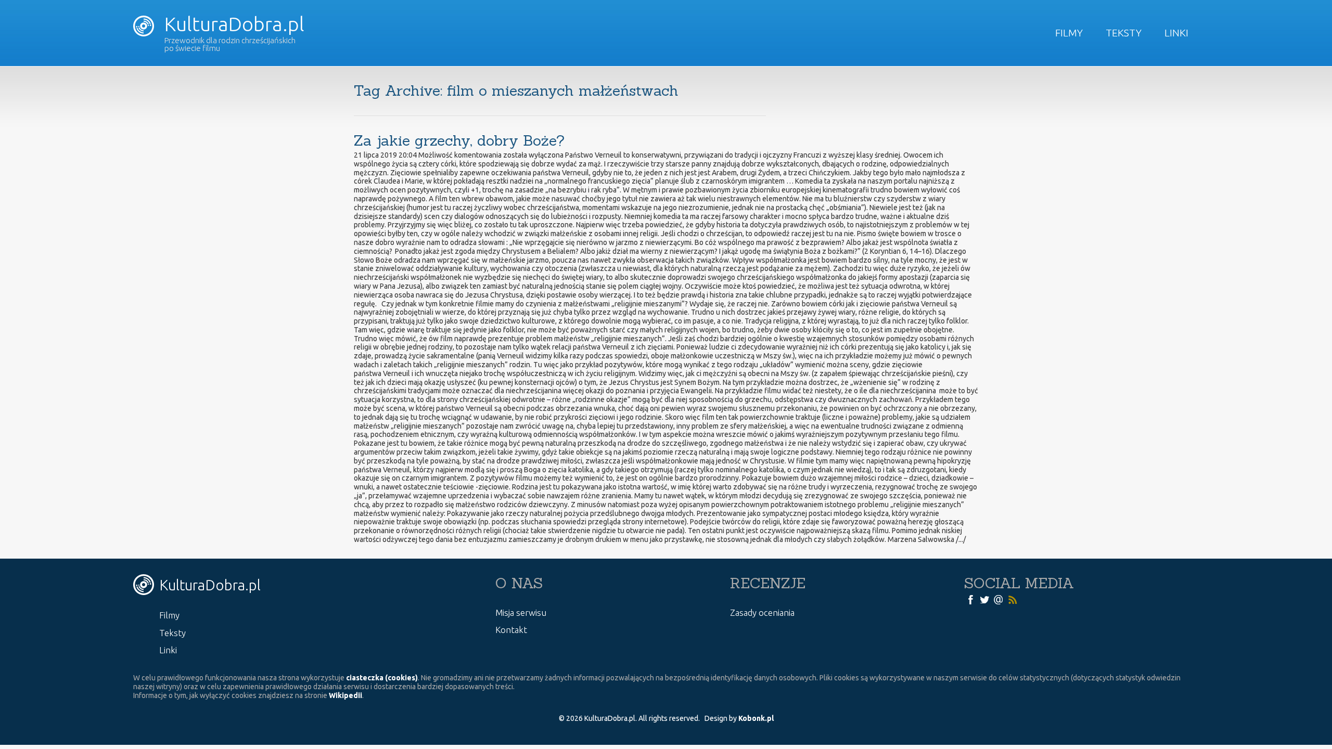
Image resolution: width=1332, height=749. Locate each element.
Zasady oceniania (762, 612)
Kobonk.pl (756, 718)
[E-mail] (998, 599)
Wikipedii (345, 695)
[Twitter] (984, 599)
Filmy (1069, 32)
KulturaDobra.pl (232, 24)
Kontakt (511, 630)
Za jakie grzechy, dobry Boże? (459, 140)
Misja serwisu (520, 612)
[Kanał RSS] (1012, 599)
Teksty (1124, 32)
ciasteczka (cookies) (382, 678)
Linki (1176, 32)
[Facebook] (970, 599)
